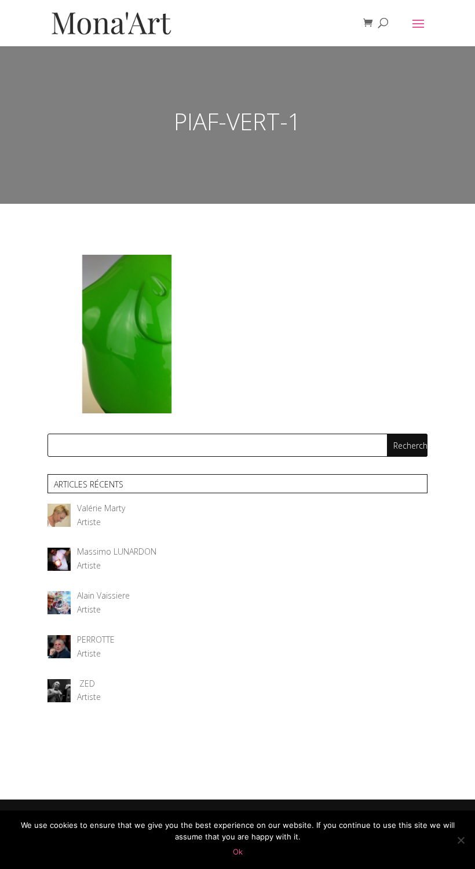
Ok (238, 851)
